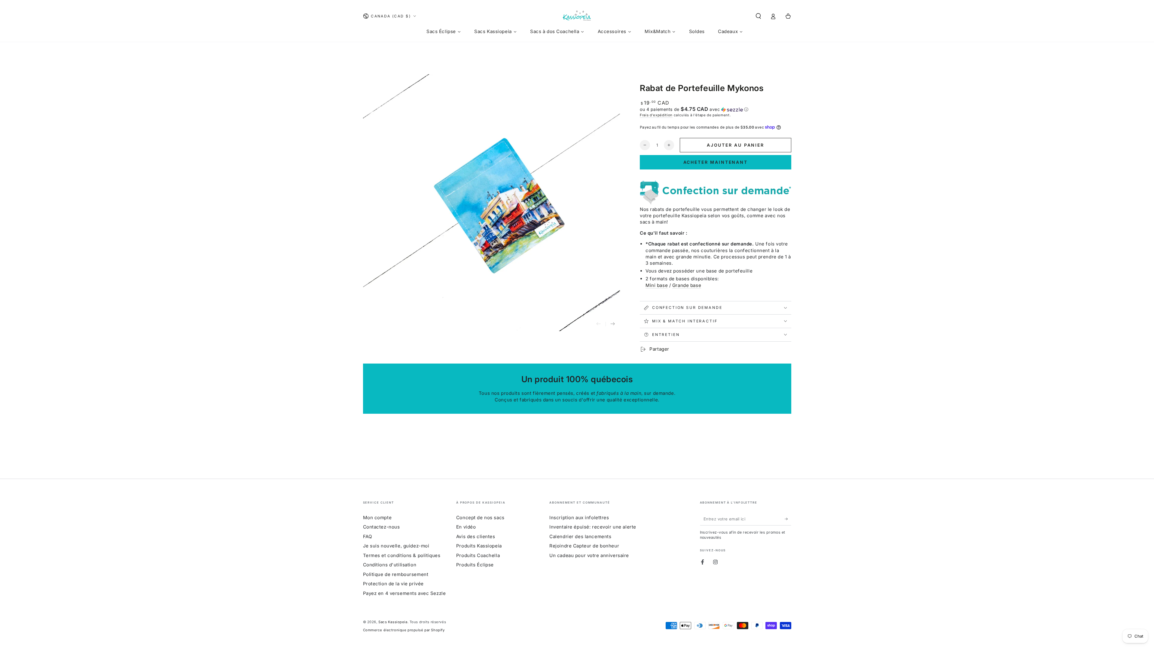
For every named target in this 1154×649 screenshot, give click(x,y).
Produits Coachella (478, 555)
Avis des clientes (475, 536)
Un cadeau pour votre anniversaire (589, 555)
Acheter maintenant (715, 162)
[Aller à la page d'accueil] (577, 16)
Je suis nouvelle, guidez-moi (396, 546)
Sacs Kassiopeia (393, 622)
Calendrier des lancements (580, 536)
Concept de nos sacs (480, 517)
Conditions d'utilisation (390, 565)
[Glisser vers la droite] (613, 324)
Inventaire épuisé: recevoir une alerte (592, 527)
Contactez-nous (381, 527)
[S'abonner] (788, 519)
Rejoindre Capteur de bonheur (584, 546)
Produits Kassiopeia (479, 546)
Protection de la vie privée (393, 584)
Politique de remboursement (396, 574)
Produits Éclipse (475, 565)
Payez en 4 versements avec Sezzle (404, 593)
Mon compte (377, 517)
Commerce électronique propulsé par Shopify (404, 630)
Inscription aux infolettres (579, 517)
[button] (758, 16)
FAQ (367, 536)
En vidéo (466, 527)
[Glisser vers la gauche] (598, 324)
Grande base (686, 285)
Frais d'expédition (656, 115)
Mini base (657, 285)
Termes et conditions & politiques (402, 555)
